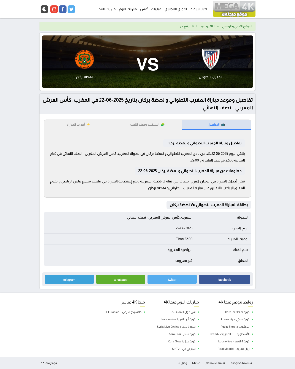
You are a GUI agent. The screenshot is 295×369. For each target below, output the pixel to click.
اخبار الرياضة (198, 9)
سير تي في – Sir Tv (183, 348)
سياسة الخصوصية (241, 362)
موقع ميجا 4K (49, 362)
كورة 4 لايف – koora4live (233, 341)
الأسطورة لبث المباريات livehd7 (229, 334)
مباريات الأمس (150, 9)
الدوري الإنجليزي (176, 9)
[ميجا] (234, 9)
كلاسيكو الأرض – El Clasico (123, 312)
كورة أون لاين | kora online (178, 319)
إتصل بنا (182, 362)
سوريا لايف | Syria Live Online (176, 326)
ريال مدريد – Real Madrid (233, 348)
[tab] (216, 125)
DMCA (196, 362)
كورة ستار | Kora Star (181, 334)
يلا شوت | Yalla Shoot (235, 326)
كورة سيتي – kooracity (235, 319)
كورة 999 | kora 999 (237, 312)
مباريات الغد (107, 9)
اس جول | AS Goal (183, 312)
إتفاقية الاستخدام (215, 362)
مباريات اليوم (128, 9)
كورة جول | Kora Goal (181, 341)
